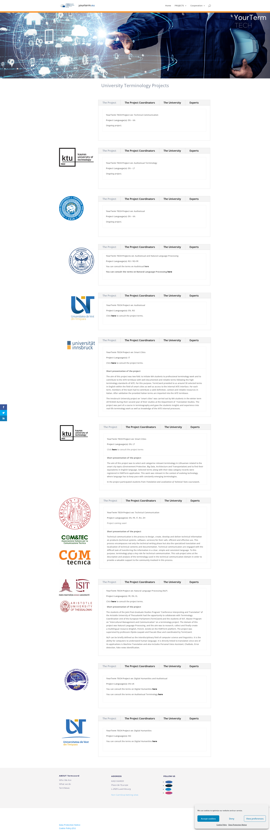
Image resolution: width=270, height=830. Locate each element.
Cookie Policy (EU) (67, 828)
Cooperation (196, 6)
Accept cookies (208, 818)
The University (172, 102)
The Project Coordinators (140, 102)
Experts (194, 102)
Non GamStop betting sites (124, 795)
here (147, 266)
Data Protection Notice (237, 825)
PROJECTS (179, 6)
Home (168, 6)
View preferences (255, 818)
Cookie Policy (222, 825)
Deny (231, 818)
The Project (109, 102)
